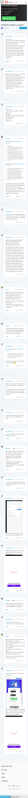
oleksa (7, 289)
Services (4, 770)
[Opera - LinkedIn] (16, 786)
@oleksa (8, 673)
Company (4, 781)
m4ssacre (8, 138)
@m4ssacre (8, 214)
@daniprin (8, 349)
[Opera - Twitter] (10, 786)
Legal (3, 777)
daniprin (8, 325)
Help (2, 773)
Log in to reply (23, 28)
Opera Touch (6, 28)
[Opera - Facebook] (8, 786)
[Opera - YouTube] (13, 786)
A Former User (9, 36)
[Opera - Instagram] (19, 786)
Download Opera (9, 18)
